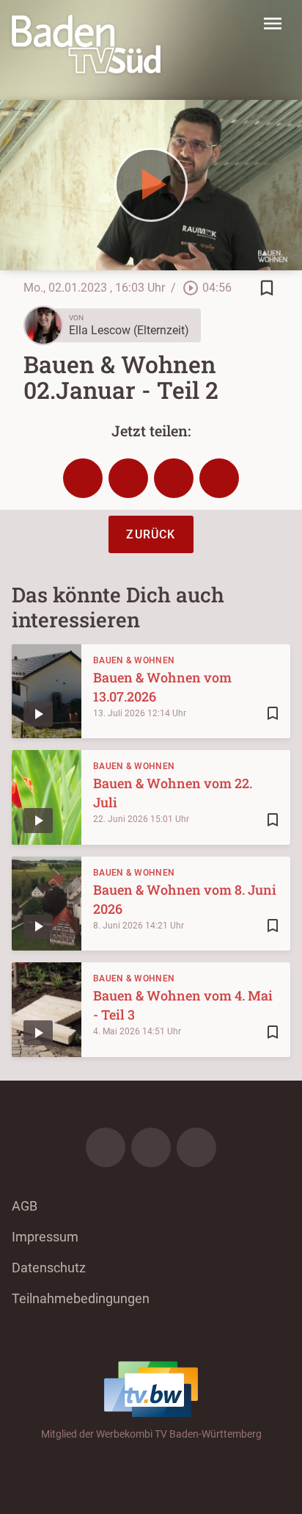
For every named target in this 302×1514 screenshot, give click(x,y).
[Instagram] (151, 1147)
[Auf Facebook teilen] (83, 478)
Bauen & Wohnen (133, 660)
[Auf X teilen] (128, 478)
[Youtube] (196, 1147)
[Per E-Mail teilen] (219, 478)
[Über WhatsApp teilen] (174, 478)
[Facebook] (105, 1147)
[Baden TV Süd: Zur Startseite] (86, 44)
